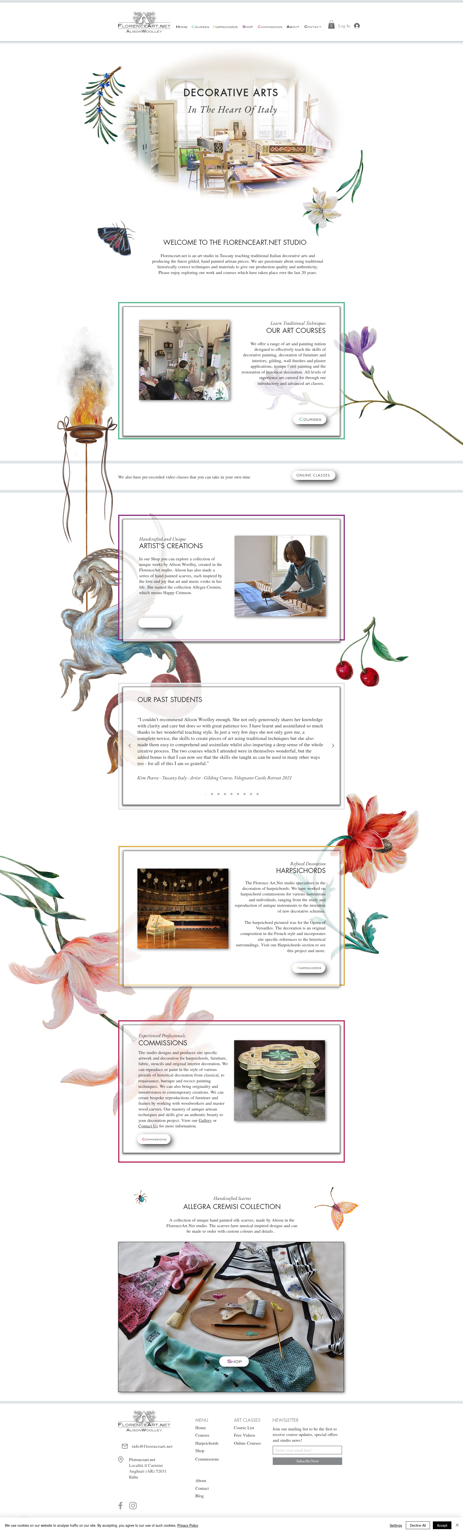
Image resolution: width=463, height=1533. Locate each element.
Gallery (205, 1120)
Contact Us (148, 1126)
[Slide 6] (244, 794)
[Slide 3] (225, 794)
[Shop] (247, 26)
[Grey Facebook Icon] (120, 1506)
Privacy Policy (187, 1525)
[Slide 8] (258, 794)
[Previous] (129, 745)
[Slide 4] (231, 794)
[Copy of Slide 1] (212, 794)
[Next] (333, 745)
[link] (331, 24)
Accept (442, 1525)
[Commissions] (270, 27)
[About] (292, 26)
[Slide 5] (238, 794)
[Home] (182, 27)
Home (200, 1427)
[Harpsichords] (225, 27)
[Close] (457, 1525)
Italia (133, 1477)
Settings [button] (396, 1525)
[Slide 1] (205, 794)
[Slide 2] (218, 794)
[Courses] (200, 27)
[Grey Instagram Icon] (133, 1506)
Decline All (418, 1525)
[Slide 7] (251, 794)
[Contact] (312, 26)
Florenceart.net (142, 1459)
